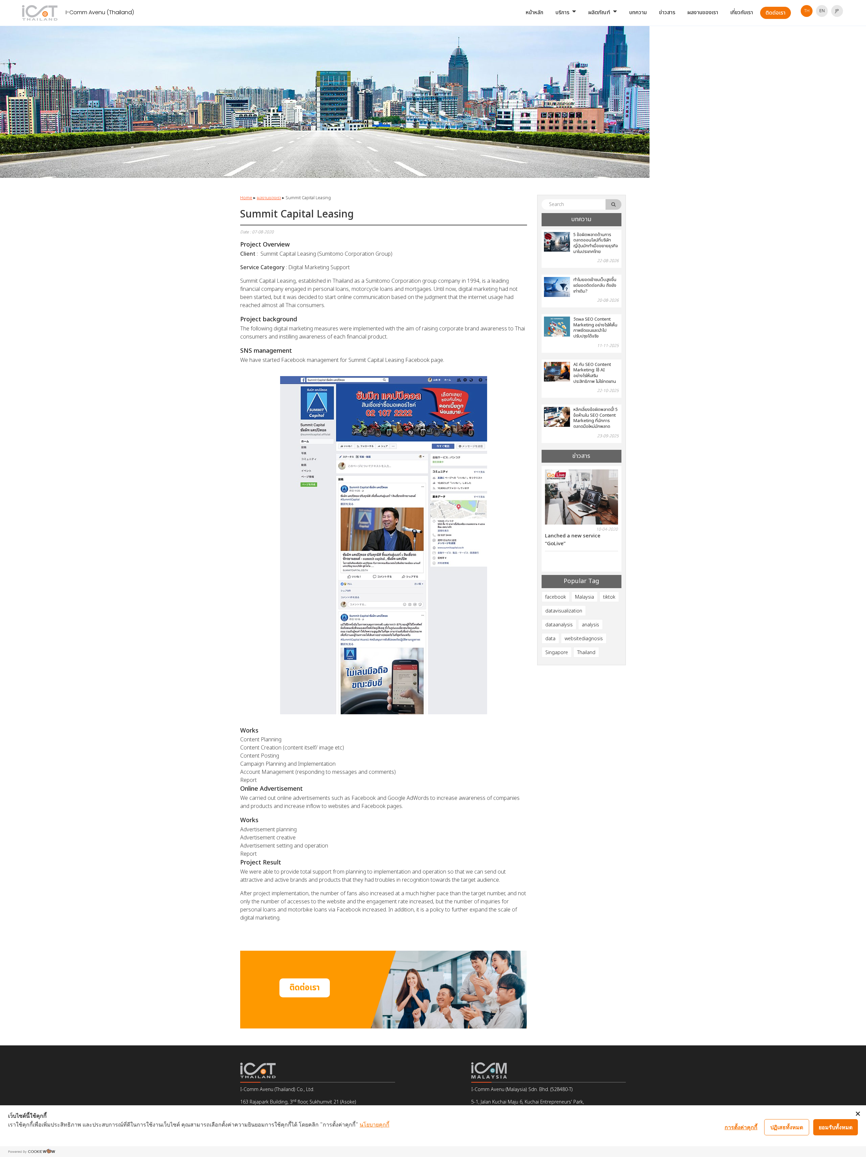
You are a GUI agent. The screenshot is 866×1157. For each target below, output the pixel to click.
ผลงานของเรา (702, 12)
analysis (590, 624)
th (807, 10)
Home (246, 197)
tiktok (609, 597)
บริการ (562, 12)
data (550, 638)
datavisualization (563, 611)
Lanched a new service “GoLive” (564, 540)
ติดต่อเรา (775, 13)
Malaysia (584, 597)
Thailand (586, 652)
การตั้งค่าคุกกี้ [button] (741, 1127)
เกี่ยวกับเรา (741, 12)
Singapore (556, 652)
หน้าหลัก (534, 12)
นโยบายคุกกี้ (374, 1124)
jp (837, 10)
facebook (555, 597)
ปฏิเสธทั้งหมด (786, 1127)
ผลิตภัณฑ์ (599, 12)
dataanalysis (559, 624)
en (822, 10)
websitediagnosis (584, 638)
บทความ (638, 12)
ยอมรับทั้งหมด (835, 1127)
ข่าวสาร (667, 12)
